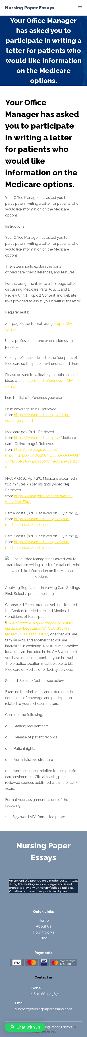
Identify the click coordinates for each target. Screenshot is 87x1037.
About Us (43, 926)
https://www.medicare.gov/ (37, 438)
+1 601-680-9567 (43, 994)
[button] (25, 1027)
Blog (44, 938)
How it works (43, 932)
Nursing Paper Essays (29, 7)
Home (43, 920)
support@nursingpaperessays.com (43, 1009)
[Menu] (80, 8)
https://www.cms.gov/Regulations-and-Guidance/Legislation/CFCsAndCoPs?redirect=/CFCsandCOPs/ (39, 628)
